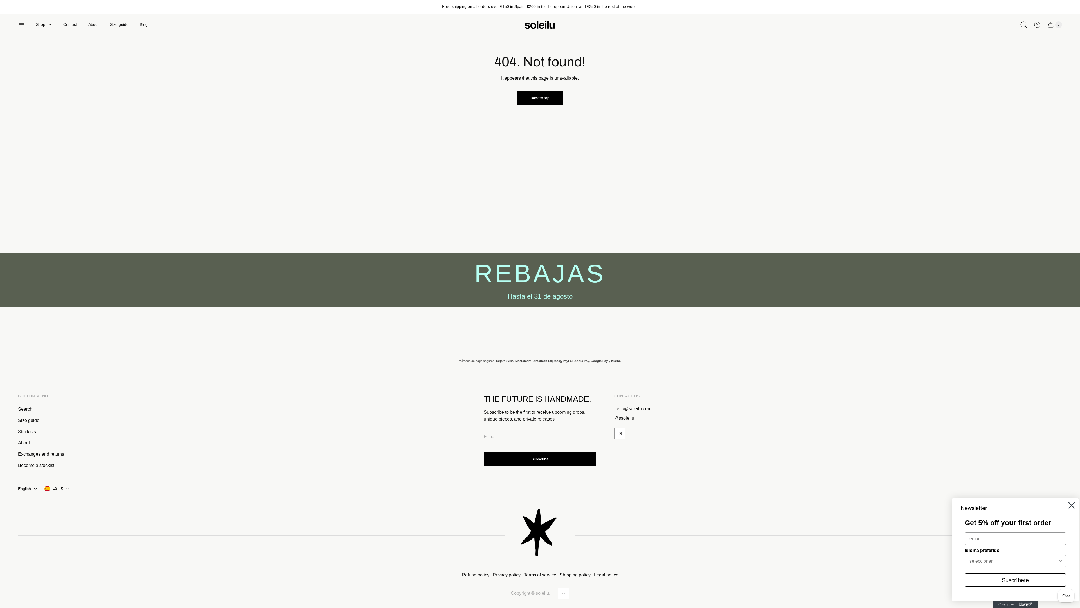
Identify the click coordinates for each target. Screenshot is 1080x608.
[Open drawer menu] (21, 25)
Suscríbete (1015, 580)
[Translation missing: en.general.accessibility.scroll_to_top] (563, 593)
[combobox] (1013, 561)
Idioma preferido (982, 550)
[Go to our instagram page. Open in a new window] (620, 433)
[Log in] (1037, 25)
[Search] (1024, 25)
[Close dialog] (1072, 505)
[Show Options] (1060, 561)
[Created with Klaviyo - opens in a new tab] (1015, 604)
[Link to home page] (540, 535)
